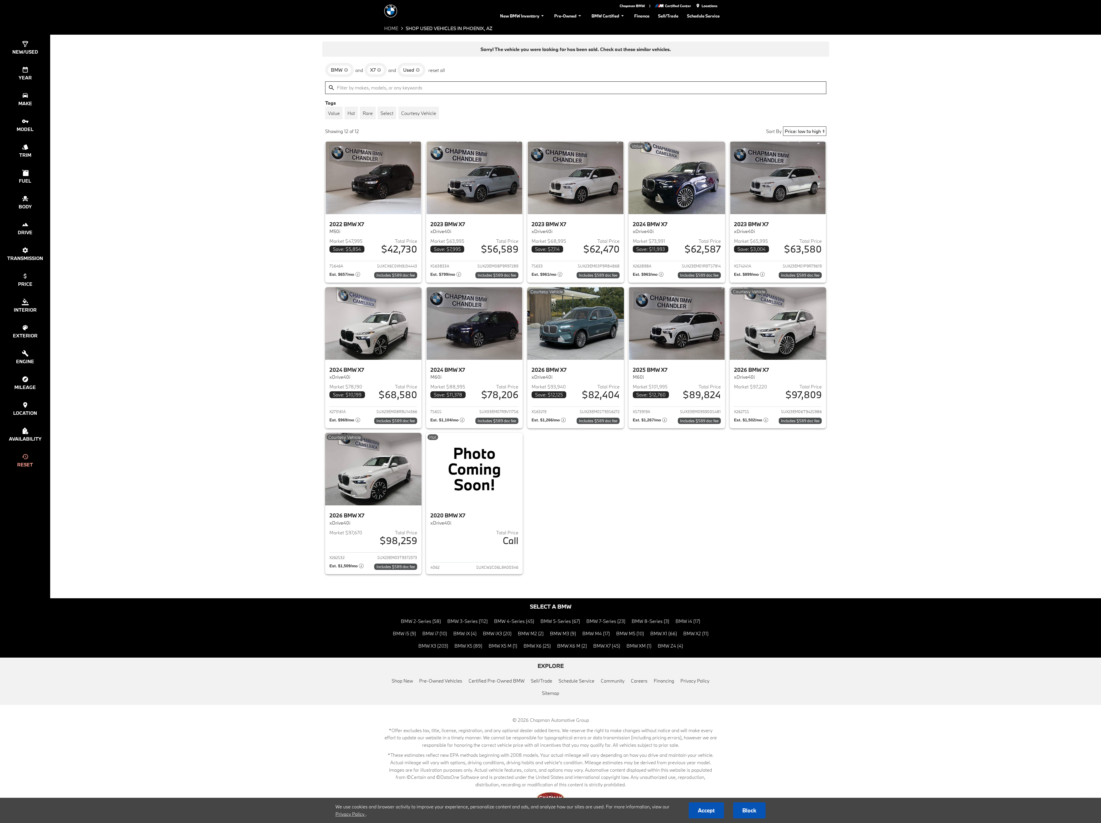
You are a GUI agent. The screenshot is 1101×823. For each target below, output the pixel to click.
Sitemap (550, 693)
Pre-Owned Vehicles (440, 681)
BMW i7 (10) (434, 633)
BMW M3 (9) (563, 633)
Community (612, 681)
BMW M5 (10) (630, 633)
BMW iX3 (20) (497, 633)
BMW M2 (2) (531, 633)
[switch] (334, 113)
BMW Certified (605, 16)
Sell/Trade (668, 16)
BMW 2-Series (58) (421, 621)
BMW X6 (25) (537, 646)
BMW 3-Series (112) (467, 621)
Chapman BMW (632, 5)
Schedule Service (703, 16)
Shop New (402, 681)
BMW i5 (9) (404, 633)
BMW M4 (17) (596, 633)
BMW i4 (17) (688, 621)
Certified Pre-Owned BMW (496, 681)
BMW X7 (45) (606, 646)
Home (391, 28)
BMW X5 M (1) (503, 646)
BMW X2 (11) (695, 633)
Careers (639, 681)
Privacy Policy (694, 681)
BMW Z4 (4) (670, 646)
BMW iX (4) (465, 633)
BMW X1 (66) (663, 633)
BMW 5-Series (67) (560, 621)
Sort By (774, 131)
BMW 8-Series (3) (650, 621)
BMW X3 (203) (433, 646)
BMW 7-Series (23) (605, 621)
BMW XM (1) (638, 646)
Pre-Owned (565, 16)
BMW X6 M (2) (572, 646)
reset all (436, 70)
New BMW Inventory (519, 16)
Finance (641, 16)
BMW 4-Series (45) (514, 621)
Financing (664, 681)
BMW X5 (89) (468, 646)
